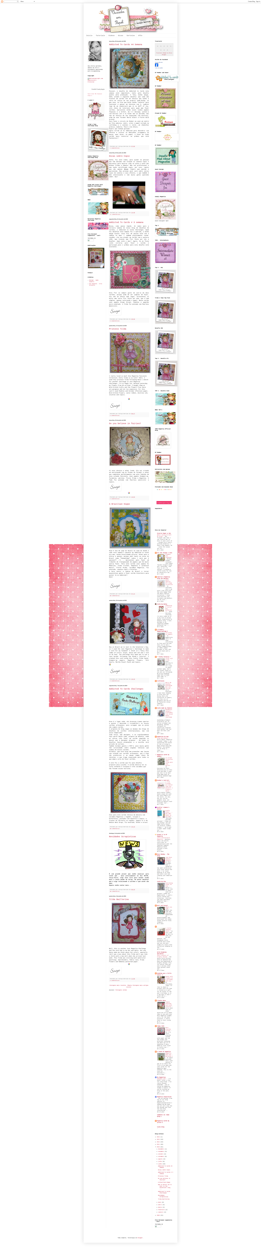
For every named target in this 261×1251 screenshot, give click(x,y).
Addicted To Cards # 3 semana (126, 222)
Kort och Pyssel (162, 905)
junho (160, 1164)
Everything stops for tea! (169, 884)
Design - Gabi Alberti (93, 281)
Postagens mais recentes (118, 985)
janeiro (161, 1212)
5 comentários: (115, 415)
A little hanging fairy (168, 930)
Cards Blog (160, 1127)
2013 (158, 1139)
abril (160, 1204)
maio (160, 1202)
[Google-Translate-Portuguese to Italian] (167, 47)
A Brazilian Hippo (119, 504)
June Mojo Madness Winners (169, 859)
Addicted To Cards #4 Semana (125, 44)
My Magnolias (161, 1077)
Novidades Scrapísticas (122, 836)
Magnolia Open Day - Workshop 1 (169, 1055)
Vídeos (111, 36)
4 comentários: (115, 498)
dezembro (161, 1149)
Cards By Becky (162, 604)
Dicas (120, 36)
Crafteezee (160, 681)
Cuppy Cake (160, 1026)
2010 (158, 1147)
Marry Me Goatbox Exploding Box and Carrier (169, 685)
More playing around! (168, 1029)
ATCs (140, 36)
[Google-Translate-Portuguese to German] (164, 47)
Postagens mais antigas (140, 985)
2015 (158, 1137)
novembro (161, 1151)
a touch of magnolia (164, 1051)
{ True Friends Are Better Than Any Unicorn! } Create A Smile (169, 786)
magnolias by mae (163, 736)
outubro (161, 1154)
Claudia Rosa (161, 1000)
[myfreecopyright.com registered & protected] (95, 82)
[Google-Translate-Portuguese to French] (161, 47)
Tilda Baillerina (119, 899)
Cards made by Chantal (164, 708)
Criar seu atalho (159, 68)
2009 (158, 1215)
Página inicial (129, 986)
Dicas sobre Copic (119, 156)
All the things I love (164, 553)
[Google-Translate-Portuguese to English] (161, 51)
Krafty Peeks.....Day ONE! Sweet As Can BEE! (169, 813)
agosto (160, 1159)
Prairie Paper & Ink (164, 533)
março (160, 1207)
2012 (158, 1142)
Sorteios (131, 36)
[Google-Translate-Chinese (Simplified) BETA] (157, 47)
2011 (158, 1144)
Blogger (140, 1238)
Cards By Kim (161, 881)
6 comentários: (115, 321)
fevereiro (161, 1209)
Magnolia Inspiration (164, 1097)
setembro (161, 1156)
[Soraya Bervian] (156, 66)
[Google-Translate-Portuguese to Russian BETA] (164, 51)
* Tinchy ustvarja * (164, 657)
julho (160, 1161)
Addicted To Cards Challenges (126, 689)
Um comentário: (115, 595)
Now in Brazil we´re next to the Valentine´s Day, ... (165, 1187)
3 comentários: (115, 148)
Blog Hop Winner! (163, 738)
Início (89, 36)
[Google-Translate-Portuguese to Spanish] (167, 51)
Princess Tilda (117, 329)
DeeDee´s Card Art (163, 780)
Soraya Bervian (159, 62)
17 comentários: (115, 214)
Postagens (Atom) (121, 990)
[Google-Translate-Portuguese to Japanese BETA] (170, 47)
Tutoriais (100, 36)
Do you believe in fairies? (125, 423)
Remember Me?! (162, 1078)
